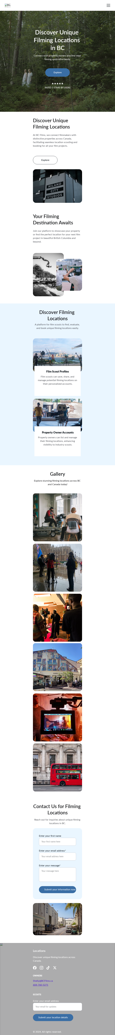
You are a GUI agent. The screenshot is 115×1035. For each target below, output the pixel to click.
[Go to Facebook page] (35, 968)
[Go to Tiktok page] (48, 968)
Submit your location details (53, 1017)
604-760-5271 (40, 985)
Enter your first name (50, 836)
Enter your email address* (52, 851)
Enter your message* (49, 865)
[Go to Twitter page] (55, 968)
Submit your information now (59, 889)
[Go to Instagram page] (41, 968)
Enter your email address (46, 1001)
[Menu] (108, 5)
